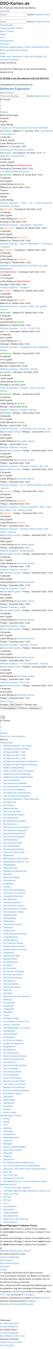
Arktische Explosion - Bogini (13, 625)
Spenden (15, 59)
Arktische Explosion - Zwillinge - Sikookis (19, 644)
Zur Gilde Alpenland (9, 1323)
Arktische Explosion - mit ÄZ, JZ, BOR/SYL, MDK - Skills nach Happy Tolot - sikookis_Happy (25, 508)
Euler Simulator (7, 1345)
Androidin (8, 209)
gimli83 (7, 312)
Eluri (6, 331)
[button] (4, 111)
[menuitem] (11, 28)
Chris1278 (45, 1297)
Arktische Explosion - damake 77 (15, 569)
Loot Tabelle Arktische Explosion (15, 171)
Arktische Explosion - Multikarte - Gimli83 (18, 368)
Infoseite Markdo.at (8, 1326)
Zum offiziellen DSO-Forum (12, 1335)
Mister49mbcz (10, 271)
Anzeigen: (5, 704)
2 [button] (0, 105)
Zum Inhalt (5, 10)
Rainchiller (9, 227)
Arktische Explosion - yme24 (13, 607)
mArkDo (7, 290)
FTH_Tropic (5, 1294)
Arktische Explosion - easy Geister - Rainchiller (21, 224)
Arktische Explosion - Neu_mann (15, 682)
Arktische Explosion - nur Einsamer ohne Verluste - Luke (25, 428)
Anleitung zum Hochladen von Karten (17, 149)
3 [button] (0, 108)
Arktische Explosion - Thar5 (12, 588)
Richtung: (24, 708)
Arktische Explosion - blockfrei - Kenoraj (18, 409)
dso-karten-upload (12, 431)
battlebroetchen (25, 165)
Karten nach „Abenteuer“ (11, 56)
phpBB (14, 1291)
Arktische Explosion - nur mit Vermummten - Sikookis (24, 663)
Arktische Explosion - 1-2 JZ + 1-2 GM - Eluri (20, 328)
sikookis (7, 491)
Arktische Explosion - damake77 (14, 287)
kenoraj (7, 130)
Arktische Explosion (15, 88)
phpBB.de (31, 1300)
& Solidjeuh (29, 1294)
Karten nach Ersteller (32, 56)
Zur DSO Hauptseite (9, 1332)
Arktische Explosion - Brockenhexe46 (17, 550)
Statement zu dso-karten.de (12, 155)
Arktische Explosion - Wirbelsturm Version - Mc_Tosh (24, 466)
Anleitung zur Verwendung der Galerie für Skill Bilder (24, 127)
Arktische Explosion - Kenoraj (13, 447)
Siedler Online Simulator (11, 1342)
